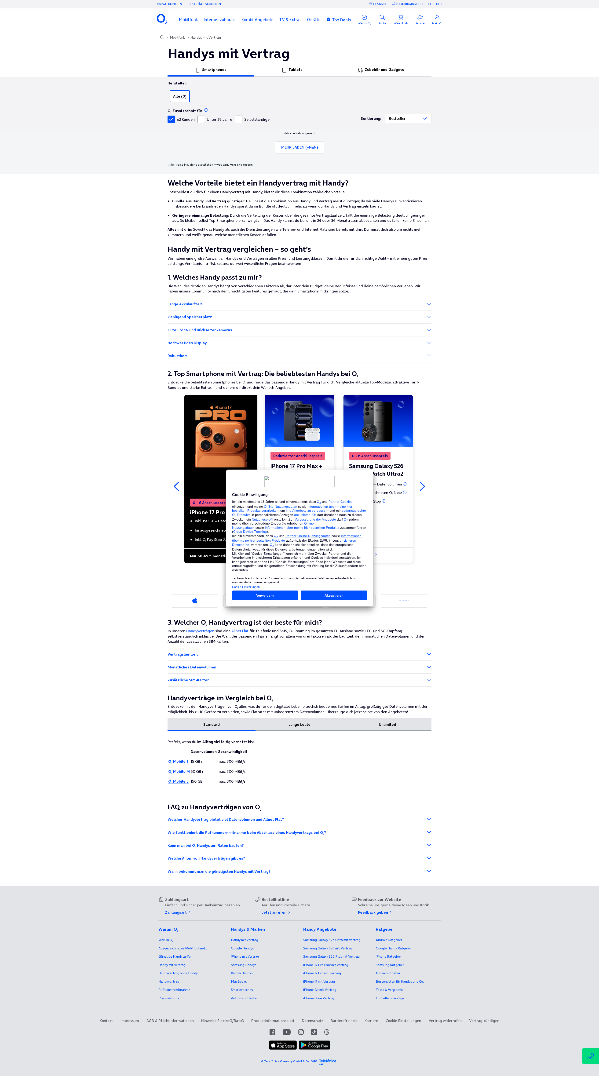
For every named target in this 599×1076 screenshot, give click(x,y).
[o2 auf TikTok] (314, 1032)
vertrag (168, 981)
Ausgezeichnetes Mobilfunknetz (182, 948)
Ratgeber (389, 939)
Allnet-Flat (239, 630)
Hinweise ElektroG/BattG (222, 1020)
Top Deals (341, 20)
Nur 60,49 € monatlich (210, 555)
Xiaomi (242, 973)
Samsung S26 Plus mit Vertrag (331, 956)
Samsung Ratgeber (390, 965)
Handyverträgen (200, 630)
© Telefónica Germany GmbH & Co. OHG (289, 1061)
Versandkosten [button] (241, 164)
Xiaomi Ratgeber (388, 973)
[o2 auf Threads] (326, 1032)
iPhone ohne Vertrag (318, 998)
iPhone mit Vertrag (245, 956)
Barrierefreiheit (344, 1020)
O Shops (379, 4)
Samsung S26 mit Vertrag (327, 948)
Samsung (243, 965)
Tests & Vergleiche (390, 989)
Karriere (371, 1020)
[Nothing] (404, 601)
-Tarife (168, 998)
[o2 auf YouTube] (287, 1032)
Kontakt (106, 1020)
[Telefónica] (327, 1061)
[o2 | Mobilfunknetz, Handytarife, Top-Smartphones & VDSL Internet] (162, 38)
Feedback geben (373, 912)
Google (242, 948)
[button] (188, 19)
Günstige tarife (174, 956)
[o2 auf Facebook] (272, 1032)
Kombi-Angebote (257, 19)
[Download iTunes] (283, 1048)
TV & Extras (290, 19)
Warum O (165, 939)
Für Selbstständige (390, 998)
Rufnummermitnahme (174, 989)
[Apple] (194, 601)
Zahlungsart (176, 912)
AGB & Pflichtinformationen (170, 1020)
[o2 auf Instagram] (301, 1032)
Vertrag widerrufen (445, 1020)
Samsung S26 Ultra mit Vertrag (331, 939)
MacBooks (239, 981)
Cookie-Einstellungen (403, 1020)
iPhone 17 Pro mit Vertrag (325, 965)
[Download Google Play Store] (314, 1048)
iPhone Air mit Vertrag (319, 989)
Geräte (314, 19)
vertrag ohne (178, 973)
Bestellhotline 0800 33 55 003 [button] (419, 4)
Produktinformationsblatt (272, 1020)
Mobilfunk (188, 19)
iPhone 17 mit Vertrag (319, 981)
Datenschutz (312, 1020)
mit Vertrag (172, 965)
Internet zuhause (220, 19)
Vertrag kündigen (484, 1020)
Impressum (129, 1020)
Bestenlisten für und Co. (400, 981)
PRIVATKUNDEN (169, 4)
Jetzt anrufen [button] (274, 912)
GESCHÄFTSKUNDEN (204, 4)
